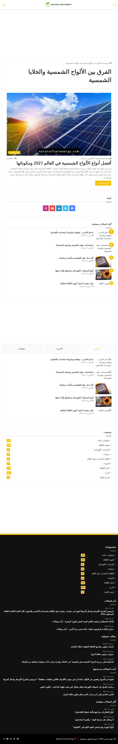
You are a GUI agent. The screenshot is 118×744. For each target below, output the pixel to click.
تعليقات (21, 348)
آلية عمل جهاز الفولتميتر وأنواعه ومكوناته (76, 258)
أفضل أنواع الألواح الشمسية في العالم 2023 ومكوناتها (64, 163)
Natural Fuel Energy (65, 739)
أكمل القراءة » (103, 183)
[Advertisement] (59, 32)
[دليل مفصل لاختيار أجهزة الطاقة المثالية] (103, 287)
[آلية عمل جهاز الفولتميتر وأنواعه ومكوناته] (103, 261)
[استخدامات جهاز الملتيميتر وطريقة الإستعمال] (103, 249)
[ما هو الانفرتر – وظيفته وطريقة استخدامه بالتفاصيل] (103, 236)
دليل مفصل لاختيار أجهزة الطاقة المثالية (76, 283)
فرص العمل (105, 477)
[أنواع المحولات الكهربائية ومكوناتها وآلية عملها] (103, 274)
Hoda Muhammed (102, 158)
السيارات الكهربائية (102, 450)
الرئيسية (106, 63)
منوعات (106, 454)
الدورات (106, 463)
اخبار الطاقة (105, 468)
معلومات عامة (104, 440)
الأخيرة (59, 348)
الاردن (107, 472)
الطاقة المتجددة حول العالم (98, 459)
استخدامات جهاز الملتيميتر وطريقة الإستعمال (74, 245)
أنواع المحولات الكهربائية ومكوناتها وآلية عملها (74, 270)
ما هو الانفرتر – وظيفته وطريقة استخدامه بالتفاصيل (71, 232)
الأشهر (97, 348)
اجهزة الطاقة (104, 445)
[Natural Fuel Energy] (59, 4)
